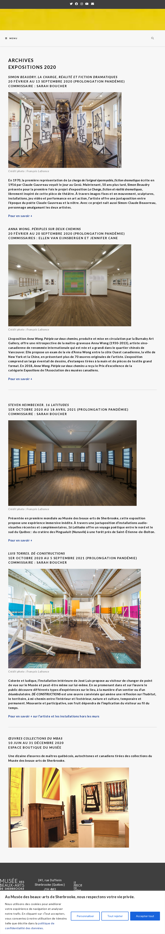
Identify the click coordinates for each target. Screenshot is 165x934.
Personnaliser (85, 916)
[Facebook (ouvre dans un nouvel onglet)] (76, 4)
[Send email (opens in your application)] (92, 4)
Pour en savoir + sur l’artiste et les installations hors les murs (53, 716)
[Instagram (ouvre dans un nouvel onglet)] (81, 4)
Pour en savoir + (20, 216)
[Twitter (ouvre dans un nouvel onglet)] (72, 4)
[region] (82, 912)
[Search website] (152, 38)
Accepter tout (145, 916)
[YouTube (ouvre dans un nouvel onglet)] (87, 4)
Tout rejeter (115, 916)
